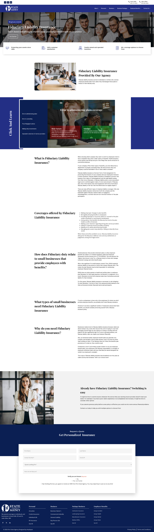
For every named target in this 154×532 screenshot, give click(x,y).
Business (111, 8)
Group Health (97, 514)
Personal (103, 8)
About (96, 8)
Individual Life (33, 517)
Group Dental (97, 517)
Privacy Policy (131, 529)
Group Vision (97, 520)
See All (31, 524)
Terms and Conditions (144, 529)
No (78, 479)
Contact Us (146, 8)
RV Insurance (33, 520)
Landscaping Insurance (78, 514)
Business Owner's (56, 511)
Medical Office (76, 520)
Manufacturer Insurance (78, 517)
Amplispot (30, 529)
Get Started (12, 36)
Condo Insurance (34, 514)
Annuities (32, 511)
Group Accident (98, 511)
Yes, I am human (77, 481)
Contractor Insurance (78, 511)
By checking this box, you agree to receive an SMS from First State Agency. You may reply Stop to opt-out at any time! (78, 484)
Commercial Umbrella (57, 514)
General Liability (55, 517)
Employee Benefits (135, 8)
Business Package (122, 8)
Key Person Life (55, 520)
